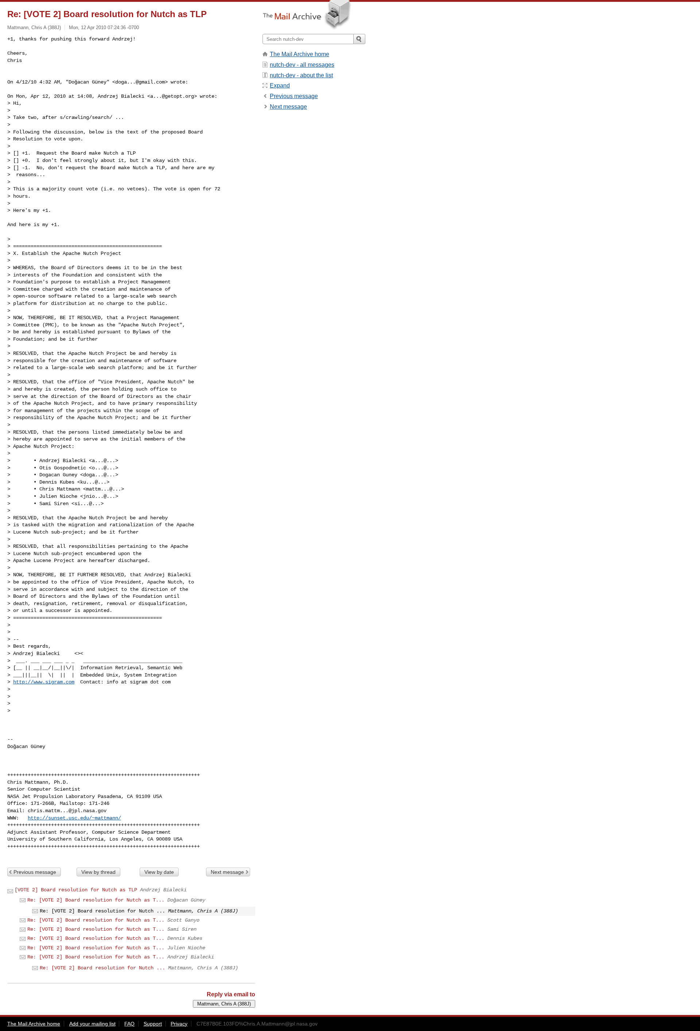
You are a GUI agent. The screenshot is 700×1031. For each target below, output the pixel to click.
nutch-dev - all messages (302, 65)
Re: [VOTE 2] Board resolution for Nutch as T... (95, 900)
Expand (280, 85)
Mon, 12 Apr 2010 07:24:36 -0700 (104, 27)
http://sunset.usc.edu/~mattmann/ (74, 818)
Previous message (34, 872)
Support (153, 1024)
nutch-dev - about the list (301, 75)
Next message (227, 872)
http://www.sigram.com (43, 682)
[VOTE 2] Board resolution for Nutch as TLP (76, 890)
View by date (159, 872)
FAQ (129, 1024)
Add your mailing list (92, 1024)
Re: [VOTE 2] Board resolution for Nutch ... (102, 968)
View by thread (98, 872)
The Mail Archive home (299, 54)
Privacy (179, 1024)
